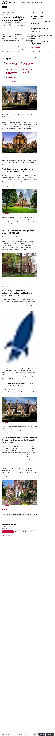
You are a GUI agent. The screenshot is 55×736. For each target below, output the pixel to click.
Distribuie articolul (8, 531)
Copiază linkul (9, 535)
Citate (40, 2)
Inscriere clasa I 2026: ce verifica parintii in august (40, 29)
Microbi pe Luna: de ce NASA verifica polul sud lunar (41, 22)
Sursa (4, 509)
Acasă (3, 10)
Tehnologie (17, 2)
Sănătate (23, 2)
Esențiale (42, 734)
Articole (8, 10)
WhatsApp (26, 531)
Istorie (34, 2)
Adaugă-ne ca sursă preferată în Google (17, 514)
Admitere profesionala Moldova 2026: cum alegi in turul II (41, 35)
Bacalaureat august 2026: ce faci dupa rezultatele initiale (41, 42)
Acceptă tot (50, 734)
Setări (35, 734)
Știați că (11, 2)
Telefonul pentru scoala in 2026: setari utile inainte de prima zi (41, 15)
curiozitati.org (8, 110)
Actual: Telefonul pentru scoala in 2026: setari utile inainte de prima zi (26, 7)
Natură (29, 2)
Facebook (18, 531)
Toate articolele (35, 47)
